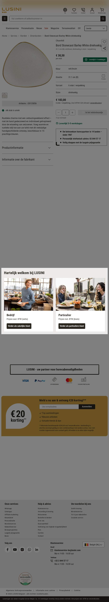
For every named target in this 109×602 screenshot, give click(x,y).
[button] (28, 304)
